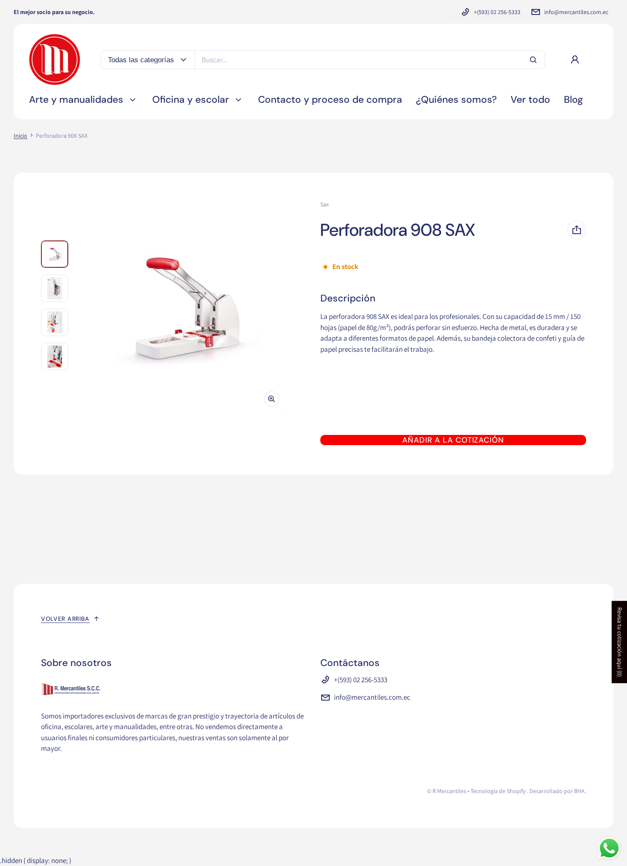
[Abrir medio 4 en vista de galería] (54, 356)
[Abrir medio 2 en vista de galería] (54, 288)
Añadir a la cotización (453, 440)
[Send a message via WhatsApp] (609, 848)
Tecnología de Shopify (497, 791)
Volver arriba (65, 619)
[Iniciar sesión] (575, 59)
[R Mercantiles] (54, 59)
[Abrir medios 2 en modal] (181, 309)
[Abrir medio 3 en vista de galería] (54, 322)
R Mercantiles (449, 791)
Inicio (20, 135)
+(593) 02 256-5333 (497, 12)
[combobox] (369, 59)
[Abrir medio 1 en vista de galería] (54, 254)
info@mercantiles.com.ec (576, 12)
